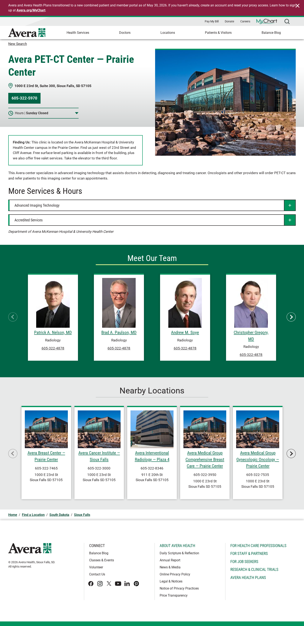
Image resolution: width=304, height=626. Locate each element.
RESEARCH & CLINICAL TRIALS (254, 569)
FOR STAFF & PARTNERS (249, 553)
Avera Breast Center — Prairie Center (46, 456)
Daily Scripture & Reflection (179, 553)
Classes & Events (101, 560)
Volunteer (96, 567)
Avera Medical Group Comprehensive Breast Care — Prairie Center (205, 459)
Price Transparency (174, 595)
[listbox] (152, 317)
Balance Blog (271, 33)
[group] (53, 317)
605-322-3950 (205, 475)
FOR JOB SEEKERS (244, 561)
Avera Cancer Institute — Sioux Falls (99, 456)
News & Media (170, 567)
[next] (291, 316)
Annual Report (170, 560)
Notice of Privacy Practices (179, 588)
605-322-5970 (24, 98)
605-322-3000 (99, 468)
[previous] (12, 316)
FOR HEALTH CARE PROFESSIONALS (258, 545)
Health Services (78, 33)
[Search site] (287, 21)
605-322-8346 (152, 468)
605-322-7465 (46, 468)
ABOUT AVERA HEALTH (177, 545)
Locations (167, 33)
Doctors (124, 33)
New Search (17, 44)
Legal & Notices (171, 581)
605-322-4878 (53, 348)
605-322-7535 (257, 475)
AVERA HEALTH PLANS (248, 577)
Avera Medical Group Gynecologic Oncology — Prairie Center (257, 459)
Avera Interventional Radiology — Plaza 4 (152, 456)
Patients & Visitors (218, 33)
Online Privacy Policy (175, 574)
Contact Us (97, 574)
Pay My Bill (212, 21)
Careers (245, 21)
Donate (229, 21)
